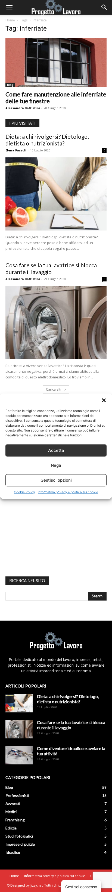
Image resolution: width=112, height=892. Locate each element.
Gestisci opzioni (56, 480)
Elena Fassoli (15, 150)
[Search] (104, 7)
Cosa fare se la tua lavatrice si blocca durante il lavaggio (51, 268)
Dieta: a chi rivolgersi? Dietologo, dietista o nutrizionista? (47, 140)
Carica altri (54, 389)
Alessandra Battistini (22, 108)
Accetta (56, 450)
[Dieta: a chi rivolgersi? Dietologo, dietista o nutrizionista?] (56, 194)
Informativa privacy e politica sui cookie (68, 492)
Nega (56, 465)
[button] (104, 400)
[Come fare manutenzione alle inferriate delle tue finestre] (56, 62)
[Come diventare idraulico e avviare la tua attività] (19, 755)
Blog (10, 85)
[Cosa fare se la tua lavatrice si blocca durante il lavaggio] (56, 322)
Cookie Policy (24, 492)
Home (10, 20)
